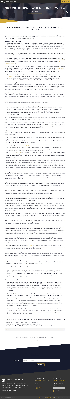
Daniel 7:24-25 (26, 145)
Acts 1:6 (46, 44)
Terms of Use (38, 386)
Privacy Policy (38, 387)
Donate (35, 340)
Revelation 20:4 (59, 68)
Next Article (61, 329)
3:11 (14, 63)
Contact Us (37, 388)
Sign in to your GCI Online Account (42, 380)
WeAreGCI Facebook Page (59, 380)
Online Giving (65, 1)
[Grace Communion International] (10, 2)
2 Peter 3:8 (35, 69)
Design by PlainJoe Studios (8, 397)
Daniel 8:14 (18, 152)
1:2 (34, 245)
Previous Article (10, 329)
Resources (37, 384)
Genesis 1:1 (29, 245)
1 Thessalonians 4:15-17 (59, 59)
